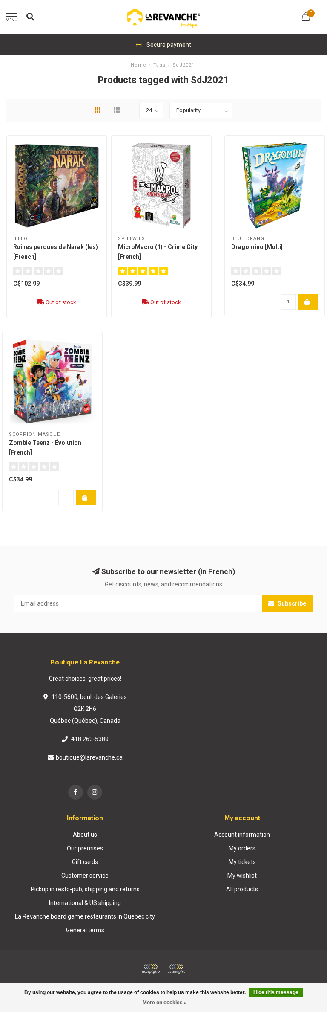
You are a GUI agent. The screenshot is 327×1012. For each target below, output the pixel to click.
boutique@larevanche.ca (89, 757)
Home (138, 65)
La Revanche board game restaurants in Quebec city (85, 916)
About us (85, 834)
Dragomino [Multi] (257, 247)
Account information (242, 834)
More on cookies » (165, 1003)
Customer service (85, 875)
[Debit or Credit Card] (150, 969)
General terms (85, 930)
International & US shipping (85, 902)
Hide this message (275, 992)
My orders (242, 848)
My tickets (242, 861)
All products (242, 889)
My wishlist (242, 875)
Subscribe (291, 603)
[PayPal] (176, 969)
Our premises (85, 848)
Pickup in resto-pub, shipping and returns (85, 889)
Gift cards (85, 861)
